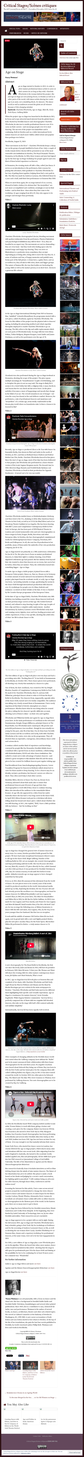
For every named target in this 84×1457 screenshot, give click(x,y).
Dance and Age (10, 1371)
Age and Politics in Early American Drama (29, 1421)
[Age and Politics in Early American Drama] (30, 1409)
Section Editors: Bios (66, 73)
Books (26, 33)
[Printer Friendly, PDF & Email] (11, 1348)
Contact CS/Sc (37, 1436)
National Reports (37, 29)
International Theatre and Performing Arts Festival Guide (69, 191)
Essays (25, 29)
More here (63, 142)
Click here (63, 58)
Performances (15, 33)
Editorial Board (64, 75)
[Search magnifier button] (78, 119)
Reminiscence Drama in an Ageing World (21, 1393)
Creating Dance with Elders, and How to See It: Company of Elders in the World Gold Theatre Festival (30, 1375)
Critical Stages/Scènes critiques (30, 5)
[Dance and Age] (13, 1365)
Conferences (52, 29)
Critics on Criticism (39, 33)
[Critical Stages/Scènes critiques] (6, 31)
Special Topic (14, 29)
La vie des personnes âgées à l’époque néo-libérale (48, 1421)
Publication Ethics (47, 1436)
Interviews (64, 29)
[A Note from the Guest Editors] (47, 1365)
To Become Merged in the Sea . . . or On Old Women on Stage (32, 1398)
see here (37, 1264)
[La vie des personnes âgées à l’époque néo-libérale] (48, 1409)
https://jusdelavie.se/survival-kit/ (36, 1052)
